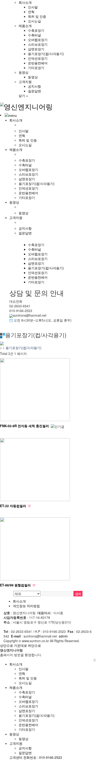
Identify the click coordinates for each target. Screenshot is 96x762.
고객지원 (25, 81)
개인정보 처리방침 (26, 605)
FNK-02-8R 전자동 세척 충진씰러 (25, 425)
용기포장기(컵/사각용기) (46, 53)
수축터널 (34, 35)
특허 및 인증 (37, 16)
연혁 (31, 11)
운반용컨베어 (38, 63)
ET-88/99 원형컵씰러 (16, 585)
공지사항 (34, 86)
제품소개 (25, 25)
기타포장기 (36, 67)
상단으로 (6, 645)
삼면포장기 (36, 49)
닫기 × (23, 95)
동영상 (23, 72)
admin (63, 636)
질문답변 (34, 91)
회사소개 (25, 2)
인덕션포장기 (38, 58)
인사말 (33, 7)
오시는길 (34, 21)
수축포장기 (36, 30)
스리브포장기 (38, 44)
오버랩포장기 (38, 39)
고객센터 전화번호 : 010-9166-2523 (35, 757)
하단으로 (34, 645)
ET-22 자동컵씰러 (13, 505)
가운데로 (20, 645)
